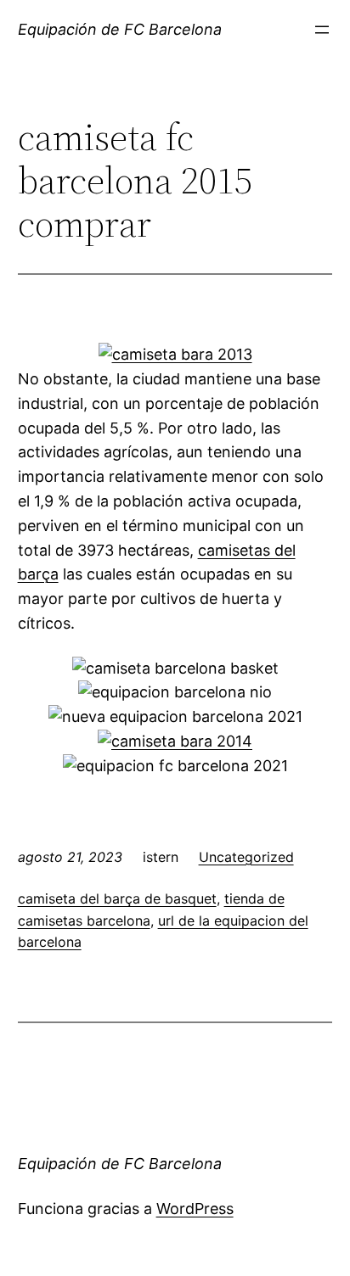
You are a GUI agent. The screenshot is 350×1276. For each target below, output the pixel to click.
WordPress (195, 1208)
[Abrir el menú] (322, 30)
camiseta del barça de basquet (117, 898)
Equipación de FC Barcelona (120, 29)
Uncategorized (246, 856)
